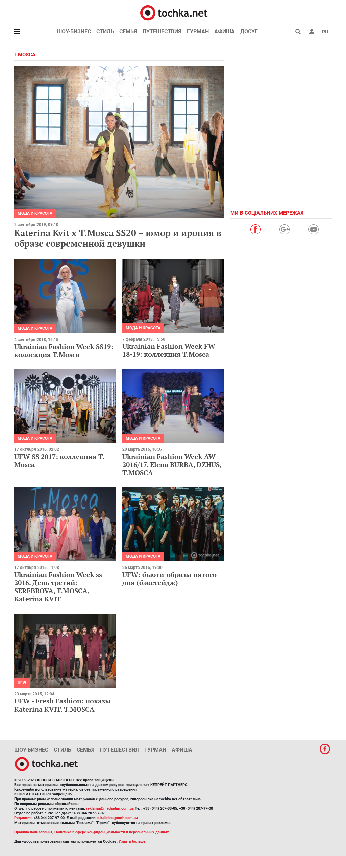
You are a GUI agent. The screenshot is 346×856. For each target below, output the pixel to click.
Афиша (224, 31)
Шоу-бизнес (74, 31)
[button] (311, 31)
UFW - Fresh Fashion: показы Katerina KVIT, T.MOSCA (62, 705)
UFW (22, 682)
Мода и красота (35, 213)
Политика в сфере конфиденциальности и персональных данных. (112, 832)
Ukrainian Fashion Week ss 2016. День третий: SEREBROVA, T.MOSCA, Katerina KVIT (58, 586)
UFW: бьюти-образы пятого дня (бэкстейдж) (169, 578)
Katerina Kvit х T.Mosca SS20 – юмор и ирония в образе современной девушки (117, 238)
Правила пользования (33, 832)
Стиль (105, 31)
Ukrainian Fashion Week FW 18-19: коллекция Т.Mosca (168, 350)
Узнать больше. (132, 841)
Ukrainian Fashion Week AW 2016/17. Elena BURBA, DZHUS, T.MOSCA (171, 464)
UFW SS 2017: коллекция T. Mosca (59, 460)
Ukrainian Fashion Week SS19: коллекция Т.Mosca (63, 350)
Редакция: (23, 818)
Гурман (198, 31)
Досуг (249, 31)
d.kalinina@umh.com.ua (117, 818)
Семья (128, 31)
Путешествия (162, 31)
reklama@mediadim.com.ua (110, 808)
